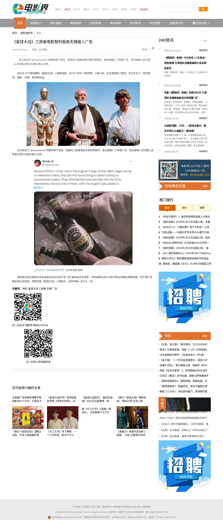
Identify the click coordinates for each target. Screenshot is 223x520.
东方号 (96, 9)
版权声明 (106, 507)
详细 (204, 186)
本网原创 (203, 118)
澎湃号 (67, 9)
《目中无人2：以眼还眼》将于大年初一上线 (185, 227)
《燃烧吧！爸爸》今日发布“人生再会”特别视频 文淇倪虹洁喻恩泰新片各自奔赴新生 (185, 63)
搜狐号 (58, 9)
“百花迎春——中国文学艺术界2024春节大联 (185, 232)
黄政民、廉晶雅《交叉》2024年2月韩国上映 (187, 263)
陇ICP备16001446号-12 (157, 512)
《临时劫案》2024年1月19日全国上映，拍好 (185, 237)
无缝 (49, 288)
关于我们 (77, 507)
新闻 (167, 207)
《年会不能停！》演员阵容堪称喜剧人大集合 (185, 216)
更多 (205, 41)
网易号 (124, 9)
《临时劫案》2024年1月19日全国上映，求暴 (185, 221)
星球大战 (33, 288)
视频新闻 (75, 23)
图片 (184, 207)
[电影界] (30, 7)
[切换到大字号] (153, 48)
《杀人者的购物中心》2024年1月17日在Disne (186, 253)
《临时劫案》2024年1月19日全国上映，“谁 (185, 248)
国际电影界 (27, 33)
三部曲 (42, 288)
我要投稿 (146, 507)
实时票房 (155, 23)
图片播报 (55, 23)
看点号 (77, 9)
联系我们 (87, 507)
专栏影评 (135, 23)
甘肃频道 (95, 23)
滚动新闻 (144, 9)
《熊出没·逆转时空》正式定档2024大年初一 (185, 242)
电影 (64, 73)
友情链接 (116, 507)
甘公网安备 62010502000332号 (66, 517)
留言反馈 (136, 507)
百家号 (105, 9)
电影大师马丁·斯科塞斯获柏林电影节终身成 (185, 258)
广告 (54, 288)
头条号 (115, 9)
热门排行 (166, 200)
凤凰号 (86, 9)
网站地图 (126, 507)
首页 (20, 23)
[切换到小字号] (149, 49)
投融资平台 (176, 23)
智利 (25, 288)
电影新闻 (203, 50)
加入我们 (97, 507)
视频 (202, 207)
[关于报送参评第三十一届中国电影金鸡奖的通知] (185, 404)
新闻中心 (35, 23)
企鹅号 (133, 9)
